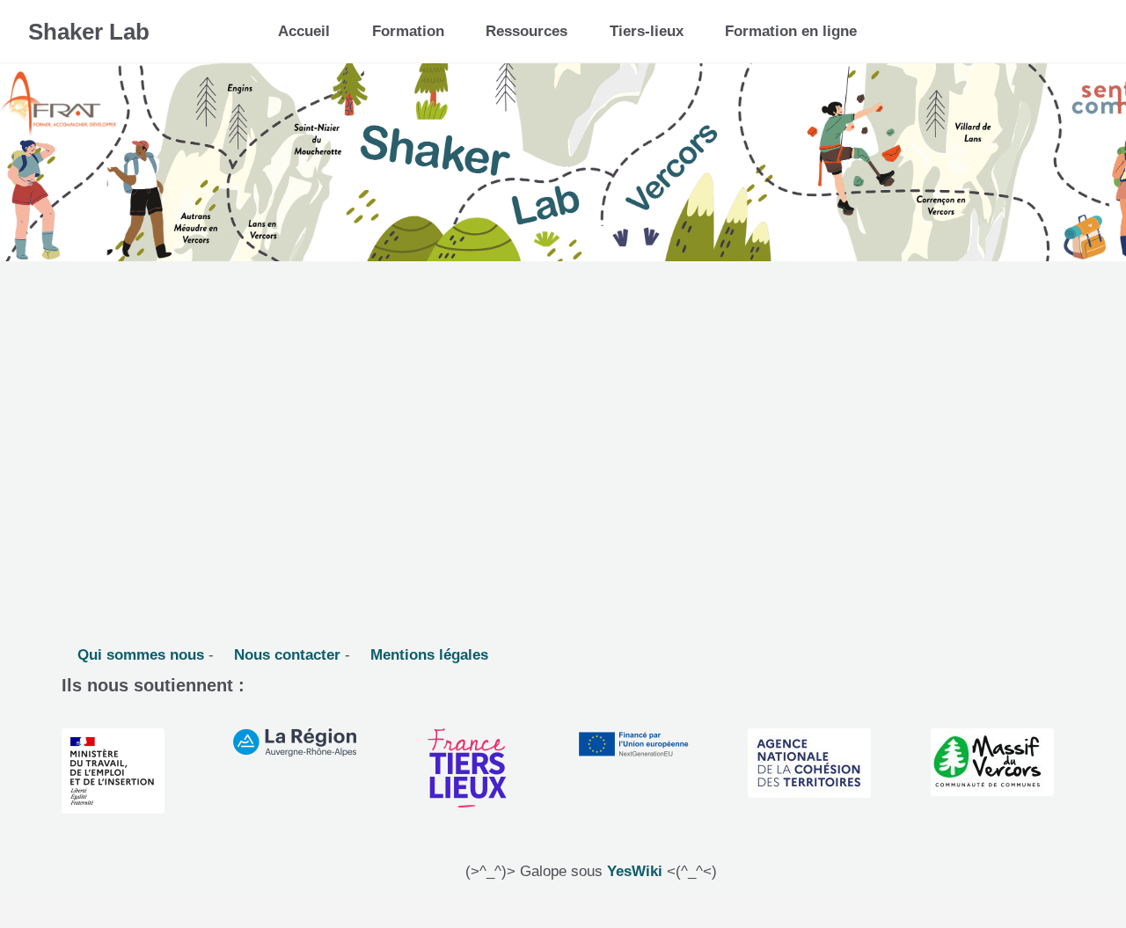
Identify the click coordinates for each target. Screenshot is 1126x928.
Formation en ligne (791, 31)
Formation (408, 31)
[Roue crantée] (1038, 25)
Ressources (526, 31)
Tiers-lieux (647, 31)
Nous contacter (285, 655)
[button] (1079, 31)
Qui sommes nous (138, 655)
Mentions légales (427, 655)
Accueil (304, 31)
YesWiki (634, 871)
